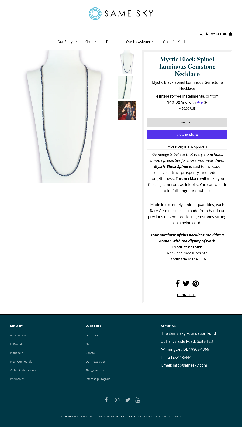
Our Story (65, 41)
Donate (112, 41)
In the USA (16, 353)
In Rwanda (16, 344)
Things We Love (95, 370)
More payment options (187, 146)
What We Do (18, 335)
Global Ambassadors (23, 370)
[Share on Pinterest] (195, 285)
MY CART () (220, 34)
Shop (89, 41)
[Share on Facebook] (177, 285)
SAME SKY (88, 416)
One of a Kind (174, 41)
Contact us (186, 294)
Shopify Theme (105, 416)
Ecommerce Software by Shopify (161, 416)
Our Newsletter (138, 41)
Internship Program (98, 379)
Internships (17, 379)
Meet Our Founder (21, 361)
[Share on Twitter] (186, 285)
